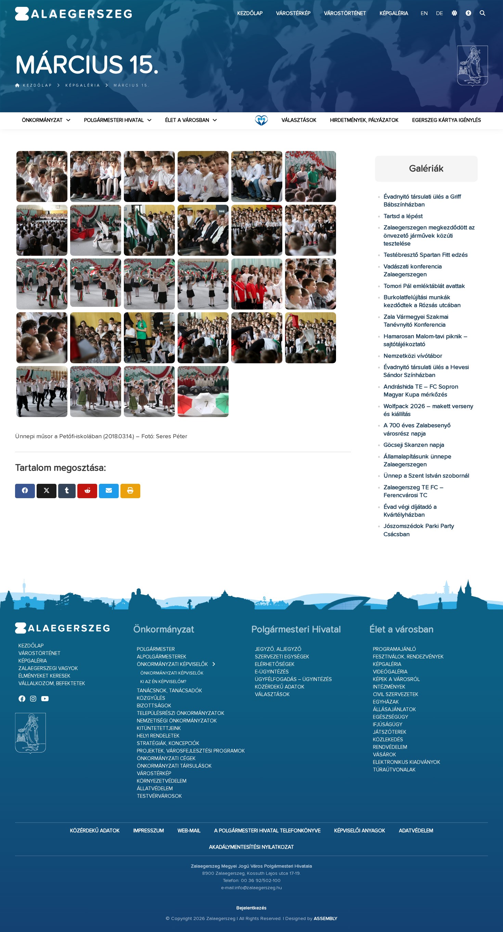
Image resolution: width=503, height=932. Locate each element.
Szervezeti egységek (282, 656)
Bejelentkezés (251, 908)
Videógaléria (390, 672)
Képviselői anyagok (359, 830)
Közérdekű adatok (280, 687)
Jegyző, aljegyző (278, 649)
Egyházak (386, 702)
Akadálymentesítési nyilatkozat (251, 847)
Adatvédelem (416, 830)
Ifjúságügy (387, 724)
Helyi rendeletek (158, 736)
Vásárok (384, 754)
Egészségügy (390, 717)
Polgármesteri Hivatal (114, 120)
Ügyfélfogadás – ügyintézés (293, 679)
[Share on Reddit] (87, 491)
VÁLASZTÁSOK (299, 120)
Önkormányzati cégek (166, 758)
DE (439, 13)
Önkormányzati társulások (174, 766)
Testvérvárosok (159, 796)
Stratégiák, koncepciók (168, 743)
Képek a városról (396, 679)
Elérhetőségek (275, 664)
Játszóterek (390, 732)
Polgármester (156, 649)
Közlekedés (388, 739)
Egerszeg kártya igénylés (446, 120)
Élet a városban (187, 120)
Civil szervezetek (395, 694)
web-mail (189, 830)
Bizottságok (154, 705)
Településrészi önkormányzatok (180, 713)
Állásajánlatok (394, 709)
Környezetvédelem (161, 781)
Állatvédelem (155, 788)
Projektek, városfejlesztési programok (191, 751)
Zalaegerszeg (73, 13)
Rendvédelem (390, 747)
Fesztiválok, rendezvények (408, 656)
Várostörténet (345, 13)
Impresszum (148, 830)
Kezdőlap (249, 13)
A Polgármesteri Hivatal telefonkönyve (267, 830)
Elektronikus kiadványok (406, 762)
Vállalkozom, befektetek (51, 683)
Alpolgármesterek (161, 656)
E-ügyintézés (272, 672)
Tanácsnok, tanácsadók (169, 690)
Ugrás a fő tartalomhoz (471, 3)
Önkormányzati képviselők (172, 664)
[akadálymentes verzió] (468, 13)
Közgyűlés (151, 698)
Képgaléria (394, 13)
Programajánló (394, 649)
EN (424, 13)
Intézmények (389, 687)
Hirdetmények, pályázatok (364, 120)
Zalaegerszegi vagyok (48, 668)
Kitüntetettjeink (159, 728)
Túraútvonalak (394, 769)
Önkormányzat (42, 120)
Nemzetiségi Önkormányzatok (177, 720)
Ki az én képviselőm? (163, 682)
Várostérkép (293, 13)
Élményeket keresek (44, 676)
